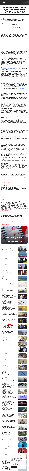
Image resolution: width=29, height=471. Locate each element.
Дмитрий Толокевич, (11, 157)
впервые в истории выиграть (8, 68)
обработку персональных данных (15, 462)
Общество (2, 14)
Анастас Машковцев (21, 157)
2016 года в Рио (22, 88)
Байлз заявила (8, 103)
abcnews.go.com (21, 102)
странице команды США (20, 59)
